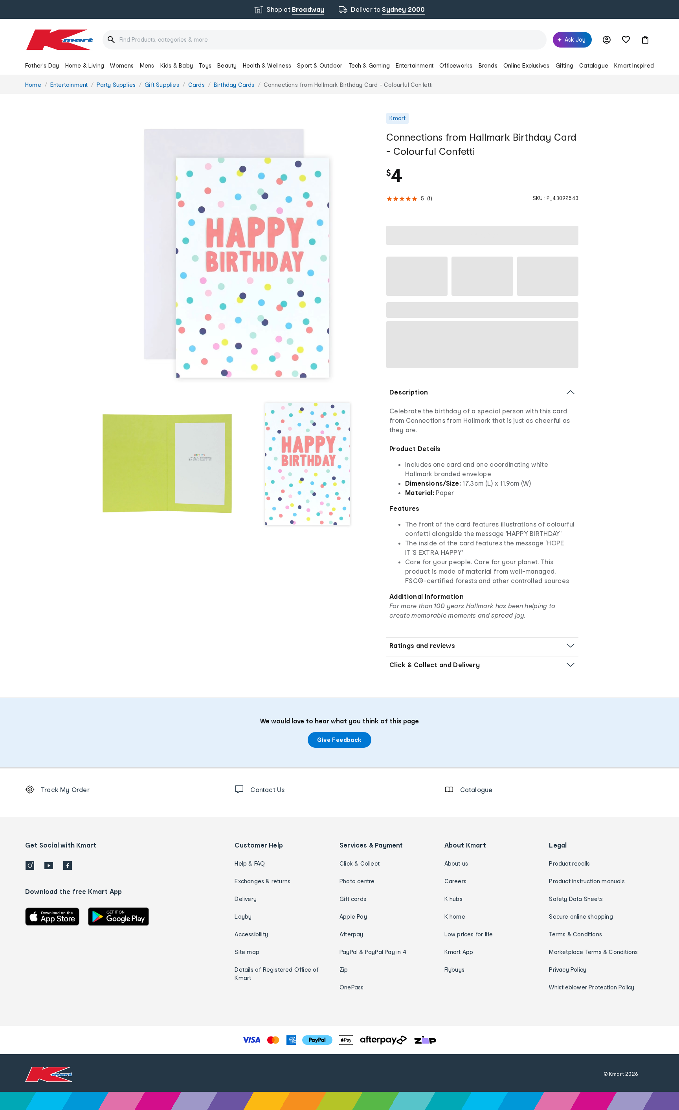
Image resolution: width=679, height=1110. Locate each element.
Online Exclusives (526, 65)
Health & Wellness (267, 65)
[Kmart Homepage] (59, 39)
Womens (122, 65)
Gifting (564, 65)
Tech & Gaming (369, 65)
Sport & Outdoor (319, 65)
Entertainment (414, 65)
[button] (645, 39)
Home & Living (85, 65)
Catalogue (593, 65)
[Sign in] (606, 39)
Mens (147, 65)
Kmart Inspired (634, 65)
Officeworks (455, 65)
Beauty (227, 65)
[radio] (237, 252)
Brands (488, 65)
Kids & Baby (176, 65)
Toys (205, 65)
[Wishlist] (626, 39)
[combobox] (325, 40)
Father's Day (42, 65)
